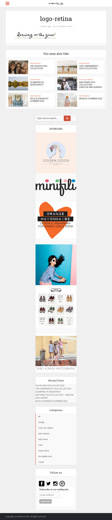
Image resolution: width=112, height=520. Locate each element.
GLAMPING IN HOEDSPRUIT (37, 83)
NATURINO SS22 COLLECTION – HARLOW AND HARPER (90, 84)
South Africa (35, 79)
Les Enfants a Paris (64, 26)
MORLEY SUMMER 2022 (90, 98)
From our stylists (86, 79)
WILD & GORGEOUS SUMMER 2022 (39, 99)
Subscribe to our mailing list (53, 489)
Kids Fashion (35, 63)
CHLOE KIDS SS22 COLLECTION (38, 67)
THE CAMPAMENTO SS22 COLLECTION (88, 67)
